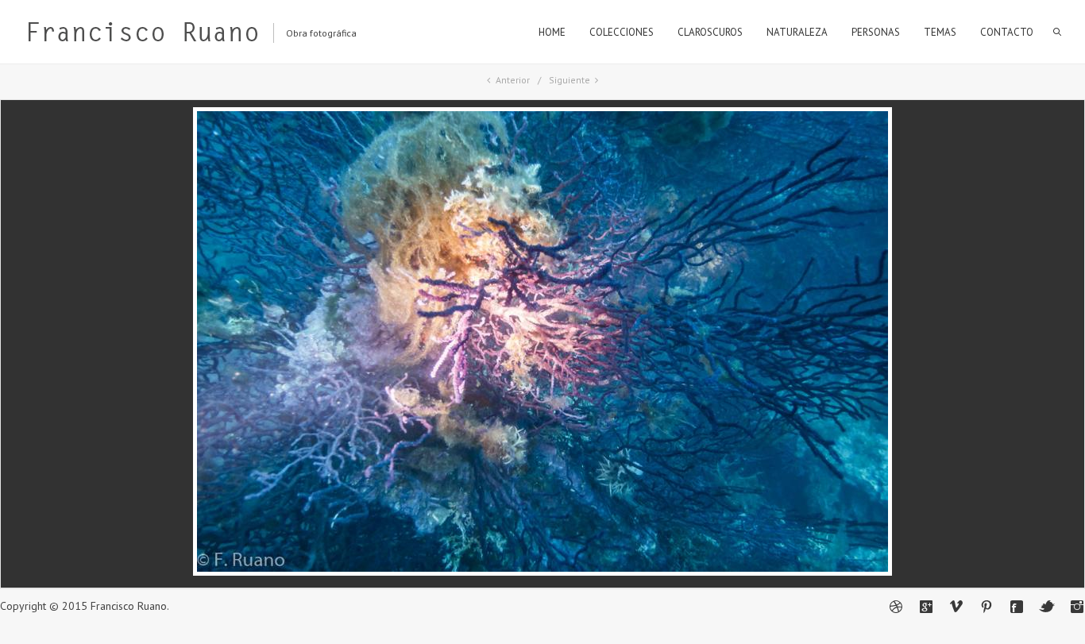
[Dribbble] (896, 607)
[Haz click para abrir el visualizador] (542, 572)
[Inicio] (142, 35)
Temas (940, 32)
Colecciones (621, 32)
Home (552, 32)
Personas (875, 32)
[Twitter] (1047, 607)
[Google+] (926, 607)
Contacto (1006, 32)
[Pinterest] (986, 607)
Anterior (513, 80)
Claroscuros (710, 32)
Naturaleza (797, 32)
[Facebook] (1017, 607)
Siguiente (569, 80)
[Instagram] (1077, 607)
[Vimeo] (956, 607)
